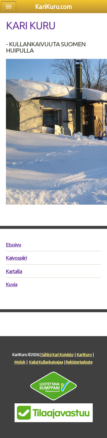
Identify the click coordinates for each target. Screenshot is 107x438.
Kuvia (11, 284)
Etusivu (13, 244)
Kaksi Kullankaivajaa (46, 362)
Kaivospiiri (16, 258)
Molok (19, 362)
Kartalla (14, 271)
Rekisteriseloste (79, 362)
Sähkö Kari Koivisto (57, 354)
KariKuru (84, 354)
